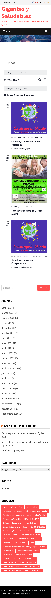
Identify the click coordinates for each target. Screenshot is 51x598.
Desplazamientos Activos (30, 535)
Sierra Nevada (20, 554)
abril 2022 (6, 307)
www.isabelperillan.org (20, 426)
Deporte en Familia (27, 531)
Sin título (6, 450)
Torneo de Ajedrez (9, 562)
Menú (8, 31)
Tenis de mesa (30, 558)
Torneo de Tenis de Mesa (12, 570)
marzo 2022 (7, 312)
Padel (32, 543)
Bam (28, 593)
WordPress (19, 593)
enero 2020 (7, 393)
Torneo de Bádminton (11, 566)
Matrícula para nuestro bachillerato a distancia (25, 441)
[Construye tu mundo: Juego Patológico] (29, 118)
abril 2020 (6, 378)
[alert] (25, 88)
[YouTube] (37, 2)
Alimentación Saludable (12, 519)
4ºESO (35, 507)
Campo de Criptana (31, 523)
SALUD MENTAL (8, 550)
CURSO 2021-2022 (38, 527)
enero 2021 (7, 363)
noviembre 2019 (9, 403)
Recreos (42, 547)
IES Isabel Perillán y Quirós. (16, 590)
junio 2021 (6, 338)
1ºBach (5, 507)
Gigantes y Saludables (16, 12)
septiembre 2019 (9, 413)
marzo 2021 (7, 353)
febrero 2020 (8, 388)
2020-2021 (18, 511)
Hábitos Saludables (20, 543)
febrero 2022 (8, 317)
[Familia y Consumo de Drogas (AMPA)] (29, 178)
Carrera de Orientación (11, 527)
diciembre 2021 (9, 328)
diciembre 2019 (9, 398)
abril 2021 (6, 348)
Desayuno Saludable (10, 535)
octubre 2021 (8, 333)
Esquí (39, 539)
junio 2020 (6, 373)
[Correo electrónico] (48, 2)
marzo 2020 (7, 383)
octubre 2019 (8, 408)
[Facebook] (33, 2)
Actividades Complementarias (36, 511)
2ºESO (20, 507)
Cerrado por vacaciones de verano (18, 433)
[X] (41, 2)
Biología (6, 523)
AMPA (26, 519)
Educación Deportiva (26, 539)
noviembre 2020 (9, 368)
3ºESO (28, 507)
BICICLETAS (34, 519)
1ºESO (13, 507)
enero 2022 (7, 322)
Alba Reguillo (40, 515)
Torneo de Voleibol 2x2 (32, 570)
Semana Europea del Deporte (28, 550)
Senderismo (7, 554)
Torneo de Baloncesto (27, 562)
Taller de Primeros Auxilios (12, 558)
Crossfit (25, 527)
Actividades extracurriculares (13, 515)
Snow (30, 554)
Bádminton (16, 523)
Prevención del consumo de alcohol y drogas (20, 547)
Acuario (30, 515)
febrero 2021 (8, 358)
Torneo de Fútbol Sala (30, 566)
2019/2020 (7, 511)
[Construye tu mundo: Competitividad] (29, 236)
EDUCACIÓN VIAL (9, 539)
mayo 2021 (7, 343)
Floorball (6, 543)
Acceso (5, 488)
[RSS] (44, 2)
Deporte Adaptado (10, 531)
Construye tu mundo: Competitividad (22, 261)
